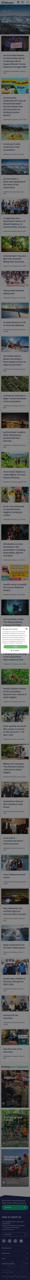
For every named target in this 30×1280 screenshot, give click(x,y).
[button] (15, 650)
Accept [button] (16, 646)
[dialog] (15, 640)
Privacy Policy (19, 643)
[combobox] (26, 629)
